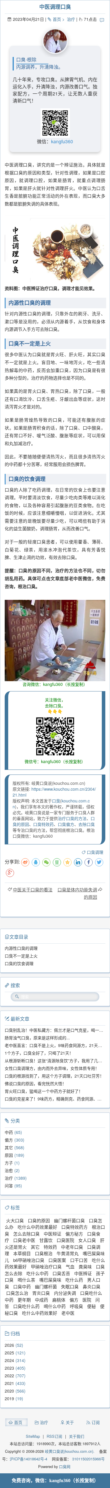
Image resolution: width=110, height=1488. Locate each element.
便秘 (91, 1306)
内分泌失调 (65, 1293)
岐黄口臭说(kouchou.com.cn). (69, 1451)
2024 (9, 1360)
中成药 (41, 1300)
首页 (57, 19)
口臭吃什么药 (26, 1306)
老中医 (68, 1313)
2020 (9, 1391)
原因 (9, 1155)
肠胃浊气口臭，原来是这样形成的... (37, 1038)
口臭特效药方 (74, 1227)
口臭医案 (57, 1260)
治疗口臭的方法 (72, 818)
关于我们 (76, 1436)
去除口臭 (86, 824)
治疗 (71, 19)
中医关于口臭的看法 (33, 889)
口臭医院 (65, 1240)
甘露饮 (46, 1240)
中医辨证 (83, 1273)
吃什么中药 (37, 1273)
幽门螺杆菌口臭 (69, 1220)
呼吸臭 (76, 1306)
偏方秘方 (74, 1234)
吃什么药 (74, 1280)
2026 (9, 1345)
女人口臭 (87, 1240)
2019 (9, 1398)
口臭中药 (22, 1286)
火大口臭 (15, 1220)
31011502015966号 (88, 1459)
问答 (9, 1186)
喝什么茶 (26, 1280)
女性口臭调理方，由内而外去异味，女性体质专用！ (52, 1068)
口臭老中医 (24, 1240)
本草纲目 (22, 1253)
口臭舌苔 (61, 1273)
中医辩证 (52, 1234)
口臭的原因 (39, 1220)
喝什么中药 (55, 1306)
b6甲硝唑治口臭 (28, 1260)
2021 (9, 1383)
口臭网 (64, 1466)
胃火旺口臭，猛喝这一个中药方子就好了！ (44, 1091)
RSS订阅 (54, 1436)
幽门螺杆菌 (46, 1286)
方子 (9, 1163)
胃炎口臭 (41, 1293)
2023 (9, 1368)
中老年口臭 (72, 1247)
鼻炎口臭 (91, 1286)
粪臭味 (85, 1266)
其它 (9, 1147)
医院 (86, 1300)
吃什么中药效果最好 (37, 1227)
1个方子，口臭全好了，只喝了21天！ (39, 1053)
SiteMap (33, 1436)
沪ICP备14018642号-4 (28, 1459)
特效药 (50, 1247)
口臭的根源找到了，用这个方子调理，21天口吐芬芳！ (54, 1076)
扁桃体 (58, 1300)
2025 (9, 1353)
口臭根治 (44, 1253)
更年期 (24, 1300)
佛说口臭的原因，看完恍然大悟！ (35, 1083)
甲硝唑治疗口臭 (46, 1266)
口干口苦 (79, 1260)
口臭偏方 (66, 824)
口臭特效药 (43, 824)
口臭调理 (95, 852)
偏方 (9, 1140)
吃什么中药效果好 (39, 1313)
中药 (9, 1132)
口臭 (56, 801)
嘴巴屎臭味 (50, 1280)
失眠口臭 (70, 1286)
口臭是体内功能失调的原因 (77, 893)
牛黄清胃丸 (68, 1253)
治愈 (9, 1170)
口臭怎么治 (17, 1293)
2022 (9, 1375)
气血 (70, 1266)
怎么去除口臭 (26, 1234)
